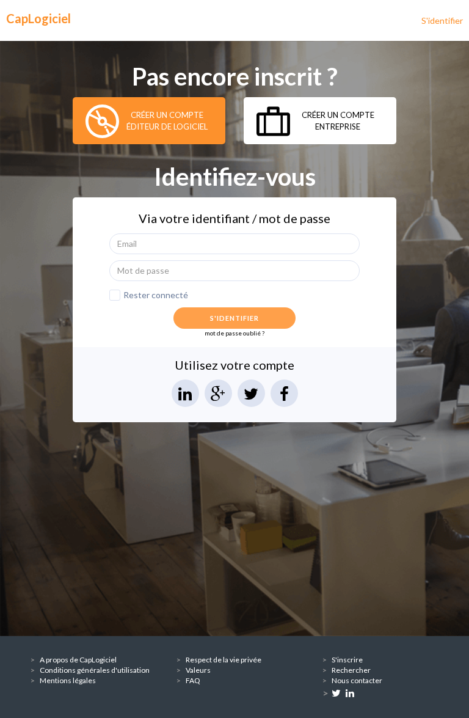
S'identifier (442, 20)
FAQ (193, 680)
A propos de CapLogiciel (78, 659)
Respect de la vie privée (223, 659)
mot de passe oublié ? (234, 333)
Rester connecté (155, 295)
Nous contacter (357, 680)
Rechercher (351, 670)
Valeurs (198, 670)
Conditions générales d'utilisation (95, 670)
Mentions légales (68, 680)
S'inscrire (347, 659)
